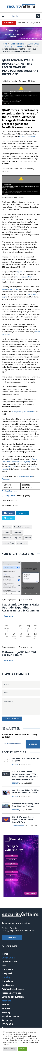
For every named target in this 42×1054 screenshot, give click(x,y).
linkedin (23, 513)
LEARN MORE (12, 937)
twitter (9, 518)
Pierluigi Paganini (10, 81)
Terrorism (7, 1020)
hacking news (17, 532)
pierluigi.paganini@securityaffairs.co (18, 930)
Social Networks (10, 1016)
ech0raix (11, 466)
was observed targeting (21, 461)
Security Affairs (8, 543)
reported (20, 272)
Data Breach (8, 969)
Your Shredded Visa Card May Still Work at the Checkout (25, 791)
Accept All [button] (22, 1049)
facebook (9, 513)
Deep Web (7, 973)
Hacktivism (8, 981)
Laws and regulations (13, 996)
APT (4, 965)
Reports (6, 1008)
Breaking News (17, 44)
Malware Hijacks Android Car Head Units (19, 653)
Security (15, 783)
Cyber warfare (9, 961)
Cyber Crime (33, 44)
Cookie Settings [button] (9, 1049)
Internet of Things (11, 992)
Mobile (5, 1004)
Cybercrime (7, 527)
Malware (20, 46)
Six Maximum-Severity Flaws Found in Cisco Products (25, 804)
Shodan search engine (10, 289)
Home (4, 44)
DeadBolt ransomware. (22, 527)
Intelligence (8, 985)
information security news (12, 538)
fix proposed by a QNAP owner (23, 411)
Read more (8, 616)
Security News (22, 543)
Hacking (8, 46)
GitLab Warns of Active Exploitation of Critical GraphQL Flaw (23, 819)
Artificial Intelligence (13, 989)
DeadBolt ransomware (28, 136)
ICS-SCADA (7, 1024)
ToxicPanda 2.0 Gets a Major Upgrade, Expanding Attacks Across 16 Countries (21, 607)
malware (28, 538)
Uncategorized (18, 826)
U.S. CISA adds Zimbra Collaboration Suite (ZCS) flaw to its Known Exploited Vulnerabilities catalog (25, 775)
